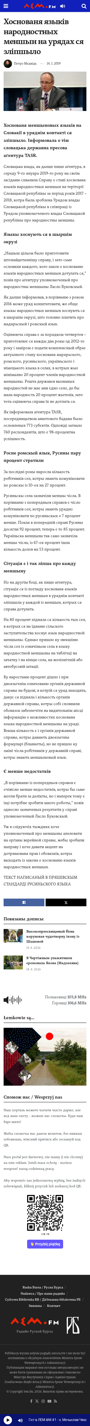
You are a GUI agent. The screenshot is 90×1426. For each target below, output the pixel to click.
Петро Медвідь (25, 63)
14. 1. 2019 (53, 63)
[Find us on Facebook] (31, 1401)
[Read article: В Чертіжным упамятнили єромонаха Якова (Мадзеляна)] (13, 962)
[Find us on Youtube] (49, 1401)
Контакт (53, 1306)
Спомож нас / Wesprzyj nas (33, 1097)
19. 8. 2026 (33, 948)
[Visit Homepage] (39, 6)
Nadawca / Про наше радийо (43, 1293)
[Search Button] (84, 6)
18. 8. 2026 (33, 969)
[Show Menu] (6, 6)
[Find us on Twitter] (37, 1401)
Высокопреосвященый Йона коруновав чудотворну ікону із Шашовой (52, 936)
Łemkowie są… (19, 1017)
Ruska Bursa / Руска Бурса (43, 1287)
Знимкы (35, 1306)
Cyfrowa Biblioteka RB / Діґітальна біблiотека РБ (43, 1299)
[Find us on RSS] (55, 1401)
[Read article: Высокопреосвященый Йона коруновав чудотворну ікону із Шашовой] (13, 936)
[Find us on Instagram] (43, 1401)
